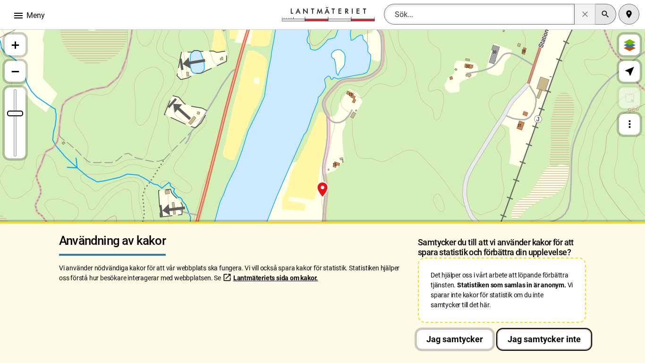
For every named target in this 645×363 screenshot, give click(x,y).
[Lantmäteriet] (328, 13)
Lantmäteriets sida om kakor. (275, 278)
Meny (29, 15)
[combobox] (479, 14)
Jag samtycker (454, 339)
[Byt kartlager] (629, 45)
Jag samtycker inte (544, 339)
